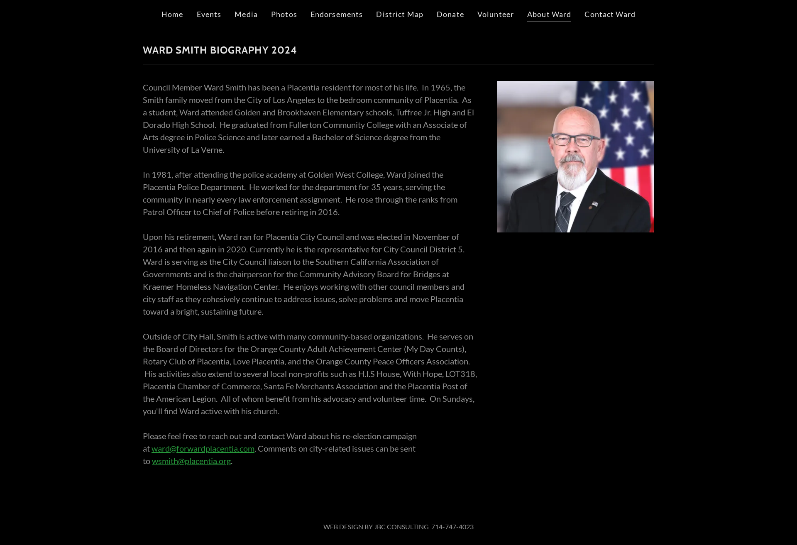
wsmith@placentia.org (191, 461)
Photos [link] (284, 14)
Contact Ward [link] (610, 14)
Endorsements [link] (336, 14)
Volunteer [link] (495, 14)
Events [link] (209, 14)
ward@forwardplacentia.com (203, 448)
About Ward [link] (549, 14)
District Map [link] (399, 14)
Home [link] (172, 14)
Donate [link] (450, 14)
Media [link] (246, 14)
